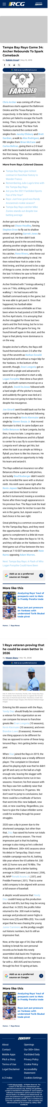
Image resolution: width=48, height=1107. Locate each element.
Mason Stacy (12, 658)
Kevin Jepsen (10, 488)
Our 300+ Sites (31, 1049)
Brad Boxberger (22, 476)
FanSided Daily (32, 1054)
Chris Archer (9, 102)
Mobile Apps (8, 1054)
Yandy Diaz (8, 711)
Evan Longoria (28, 366)
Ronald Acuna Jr (20, 876)
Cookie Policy (31, 1064)
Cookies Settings (33, 1077)
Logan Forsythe (11, 378)
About (5, 1044)
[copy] (19, 65)
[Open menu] (4, 4)
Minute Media (17, 1085)
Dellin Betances (11, 429)
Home (5, 626)
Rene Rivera (21, 253)
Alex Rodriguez (31, 138)
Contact (6, 1049)
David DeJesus (22, 386)
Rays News (15, 626)
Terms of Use (9, 1064)
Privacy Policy (31, 1059)
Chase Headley (23, 225)
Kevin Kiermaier (30, 417)
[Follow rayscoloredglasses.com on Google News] (41, 575)
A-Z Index (7, 1077)
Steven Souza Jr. (22, 421)
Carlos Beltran (10, 146)
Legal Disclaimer (11, 1069)
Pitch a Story (8, 1059)
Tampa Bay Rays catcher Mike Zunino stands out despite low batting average (22, 211)
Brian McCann (28, 142)
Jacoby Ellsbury (24, 134)
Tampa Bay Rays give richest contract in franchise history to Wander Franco (22, 175)
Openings (29, 1044)
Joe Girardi (9, 409)
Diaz (11, 754)
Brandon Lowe (10, 731)
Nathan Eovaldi (33, 354)
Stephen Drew (10, 229)
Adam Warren (27, 554)
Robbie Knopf (12, 60)
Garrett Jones (30, 233)
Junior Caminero (11, 927)
